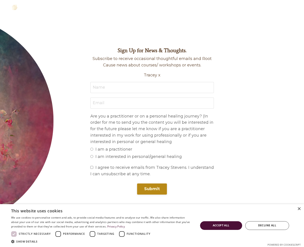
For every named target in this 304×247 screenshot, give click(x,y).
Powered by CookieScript (284, 244)
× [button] (299, 209)
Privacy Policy (116, 226)
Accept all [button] (221, 225)
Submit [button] (152, 188)
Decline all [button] (267, 225)
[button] (102, 241)
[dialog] (152, 225)
